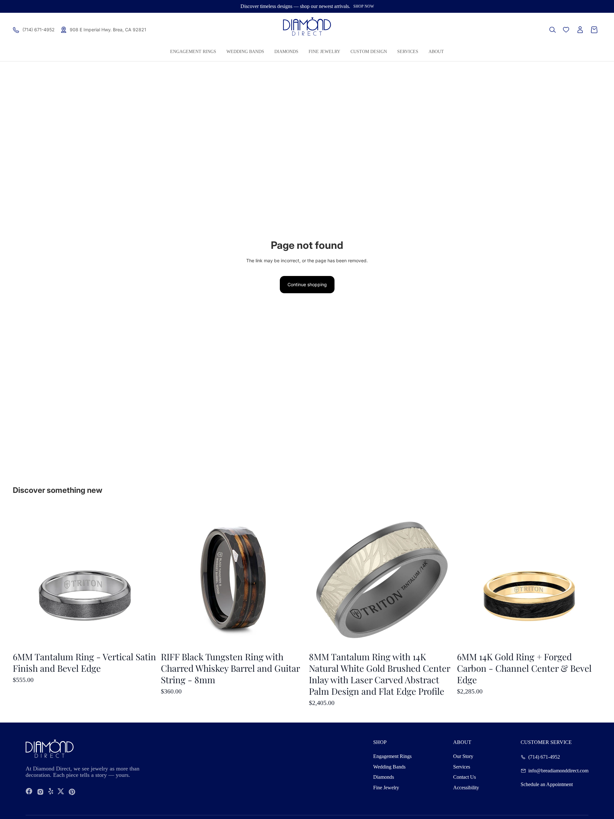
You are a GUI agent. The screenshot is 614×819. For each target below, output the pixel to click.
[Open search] (553, 30)
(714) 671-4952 (544, 757)
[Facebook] (29, 792)
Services (461, 766)
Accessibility (466, 787)
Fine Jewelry (386, 787)
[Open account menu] (580, 30)
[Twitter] (60, 792)
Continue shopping (307, 284)
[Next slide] (591, 578)
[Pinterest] (72, 792)
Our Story (463, 756)
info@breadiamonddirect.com (558, 770)
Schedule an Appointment (547, 784)
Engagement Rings (392, 756)
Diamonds (383, 777)
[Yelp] (50, 792)
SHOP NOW (363, 6)
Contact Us (464, 777)
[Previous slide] (466, 578)
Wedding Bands (389, 766)
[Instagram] (40, 792)
